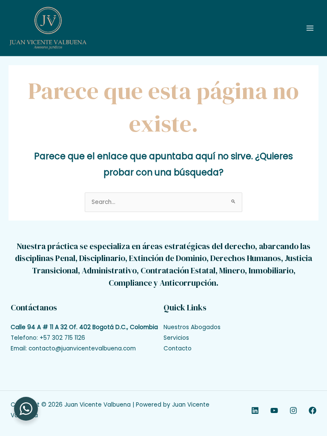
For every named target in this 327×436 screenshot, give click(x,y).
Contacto (178, 348)
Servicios (176, 338)
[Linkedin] (255, 410)
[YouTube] (274, 410)
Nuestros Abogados (192, 327)
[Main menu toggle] (310, 28)
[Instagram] (293, 410)
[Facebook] (312, 410)
